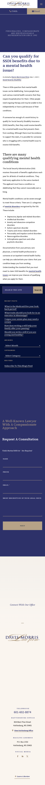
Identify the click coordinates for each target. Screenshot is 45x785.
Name (5, 459)
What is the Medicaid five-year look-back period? (21, 307)
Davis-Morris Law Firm (20, 77)
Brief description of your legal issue (22, 498)
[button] (41, 4)
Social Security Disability (12, 80)
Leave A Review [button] (23, 776)
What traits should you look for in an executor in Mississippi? (22, 314)
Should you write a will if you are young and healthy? (20, 333)
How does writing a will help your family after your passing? (20, 327)
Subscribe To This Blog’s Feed (18, 365)
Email (37, 11)
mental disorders (12, 206)
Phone (6, 472)
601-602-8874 (22, 712)
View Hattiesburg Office (23, 730)
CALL (15, 11)
